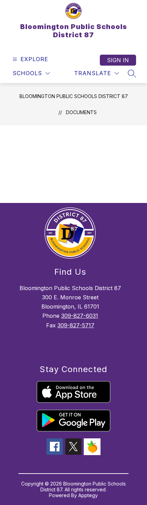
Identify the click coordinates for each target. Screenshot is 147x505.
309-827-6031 (79, 315)
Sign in (118, 60)
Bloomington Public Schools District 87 (73, 96)
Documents (81, 112)
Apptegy (88, 495)
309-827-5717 (75, 325)
